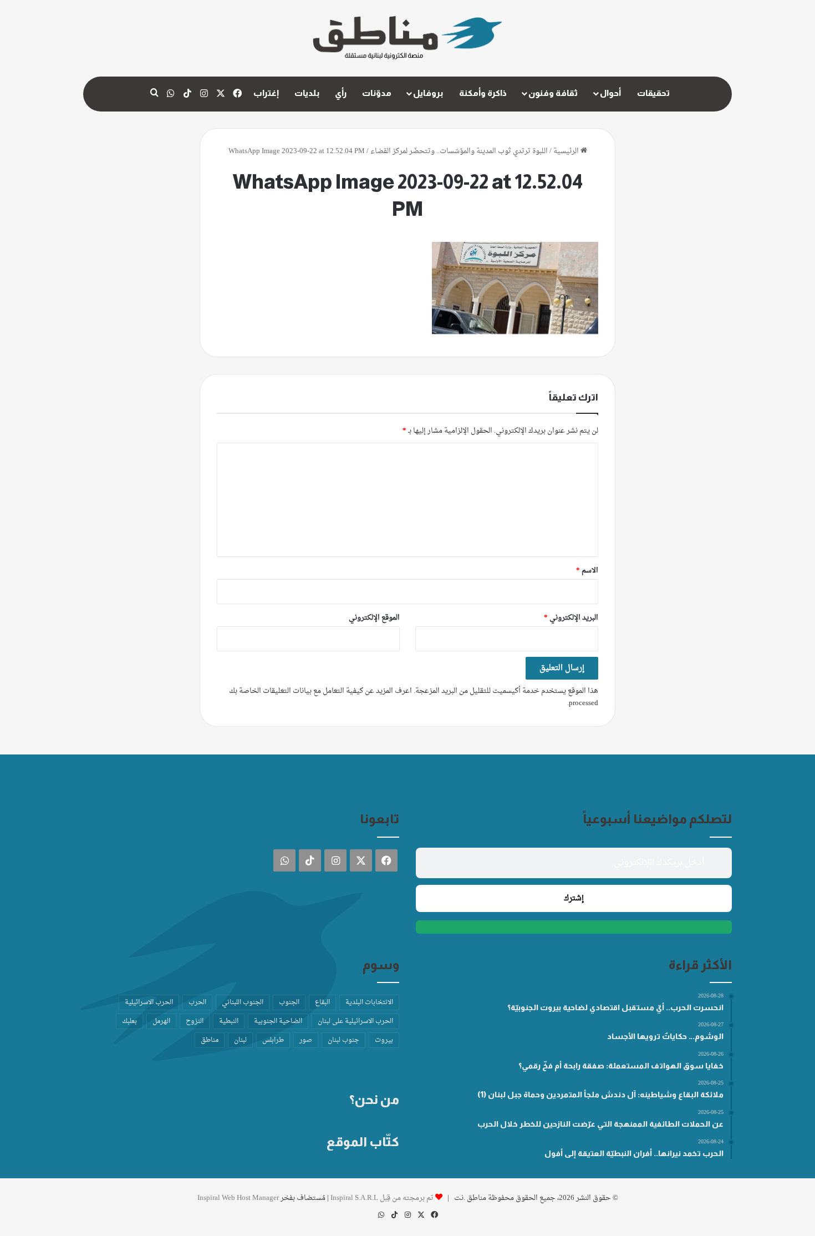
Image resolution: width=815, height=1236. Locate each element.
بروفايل (428, 93)
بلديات (306, 93)
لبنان (240, 1040)
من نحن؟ (374, 1099)
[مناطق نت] (407, 38)
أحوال (610, 93)
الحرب (197, 1002)
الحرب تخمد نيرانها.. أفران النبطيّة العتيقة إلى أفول (634, 1153)
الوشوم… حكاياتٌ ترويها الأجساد (665, 1036)
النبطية (228, 1021)
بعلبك (129, 1021)
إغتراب (266, 93)
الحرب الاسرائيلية (149, 1002)
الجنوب (289, 1002)
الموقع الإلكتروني (374, 618)
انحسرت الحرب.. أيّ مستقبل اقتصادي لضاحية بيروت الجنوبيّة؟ (615, 1007)
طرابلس (273, 1040)
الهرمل (161, 1021)
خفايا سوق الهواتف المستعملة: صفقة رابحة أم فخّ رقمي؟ (621, 1065)
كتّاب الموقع (363, 1141)
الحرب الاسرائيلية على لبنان (355, 1021)
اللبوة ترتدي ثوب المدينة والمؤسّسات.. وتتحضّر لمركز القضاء (459, 151)
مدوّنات (376, 93)
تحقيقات (653, 93)
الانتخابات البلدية (369, 1002)
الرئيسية (566, 151)
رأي (341, 93)
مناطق (209, 1040)
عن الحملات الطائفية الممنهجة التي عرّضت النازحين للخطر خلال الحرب (600, 1124)
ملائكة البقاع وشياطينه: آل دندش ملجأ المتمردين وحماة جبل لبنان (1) (600, 1094)
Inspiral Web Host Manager (238, 1198)
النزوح (194, 1021)
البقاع (322, 1002)
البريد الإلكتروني (571, 618)
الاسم (587, 571)
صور (305, 1040)
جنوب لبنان (343, 1040)
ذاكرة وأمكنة (483, 93)
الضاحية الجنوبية (278, 1021)
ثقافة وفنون (553, 93)
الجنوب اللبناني (242, 1002)
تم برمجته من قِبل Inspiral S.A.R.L (382, 1198)
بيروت (384, 1040)
